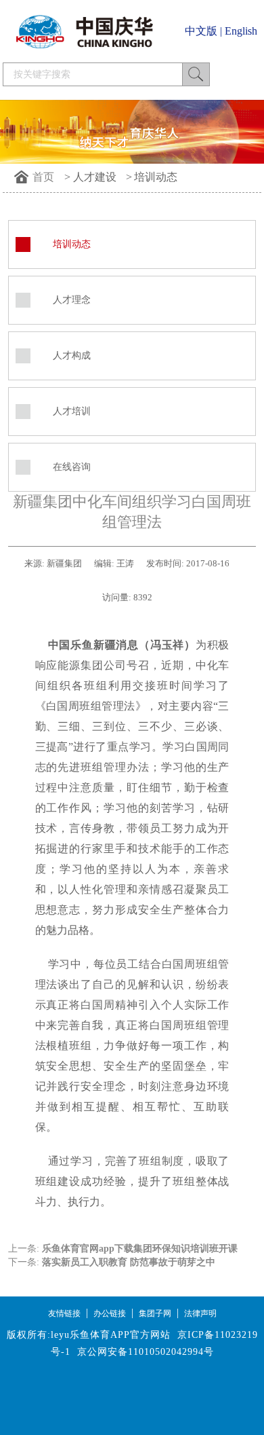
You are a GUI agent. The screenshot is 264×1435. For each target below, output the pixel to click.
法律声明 (200, 1313)
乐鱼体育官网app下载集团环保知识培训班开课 (140, 1248)
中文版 (201, 31)
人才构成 (72, 355)
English (241, 31)
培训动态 (155, 177)
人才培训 (72, 411)
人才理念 (72, 300)
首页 (43, 177)
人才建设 (94, 177)
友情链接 (64, 1313)
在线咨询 (72, 467)
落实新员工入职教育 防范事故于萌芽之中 (128, 1262)
